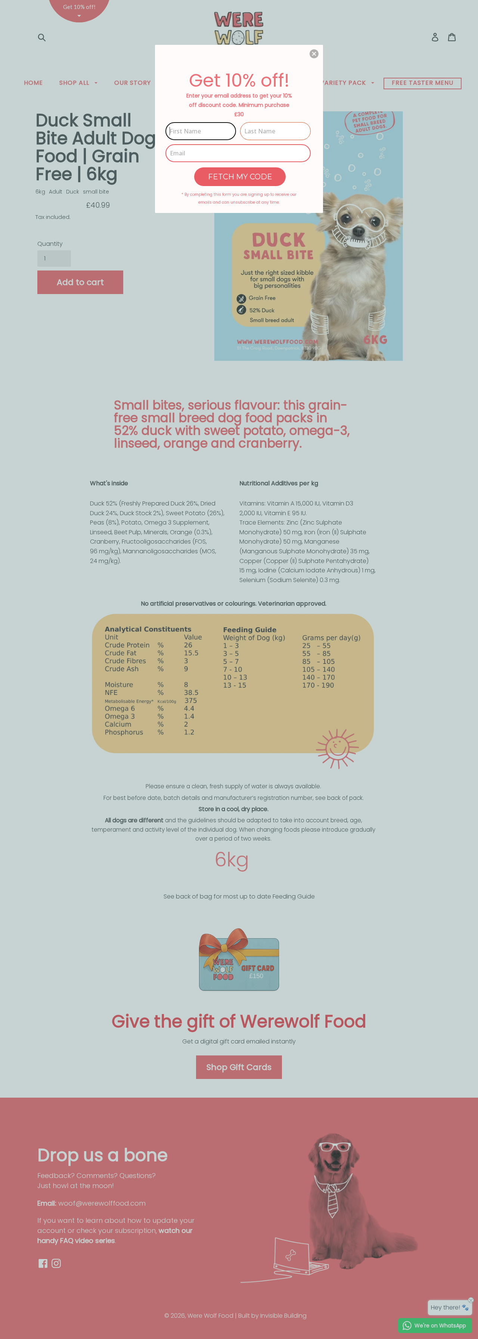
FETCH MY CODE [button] (240, 176)
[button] (314, 53)
